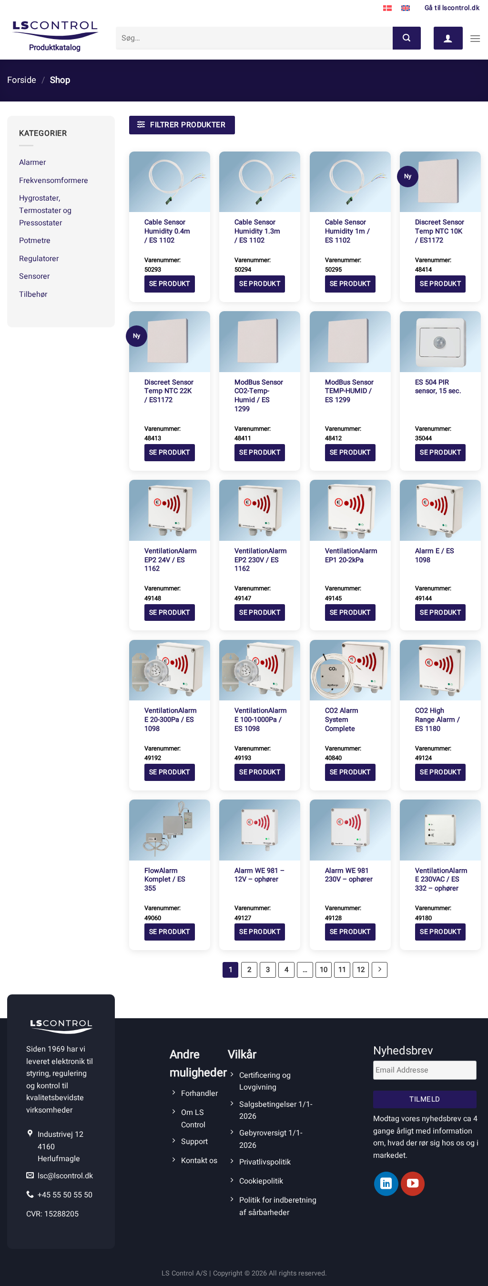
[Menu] (475, 38)
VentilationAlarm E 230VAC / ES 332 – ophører (441, 880)
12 (361, 969)
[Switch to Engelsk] (405, 8)
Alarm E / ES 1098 (434, 556)
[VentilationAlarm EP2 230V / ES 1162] (259, 510)
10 (323, 969)
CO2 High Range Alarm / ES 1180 (437, 720)
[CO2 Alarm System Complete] (350, 670)
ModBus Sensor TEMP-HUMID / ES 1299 (349, 391)
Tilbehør (33, 294)
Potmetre (35, 240)
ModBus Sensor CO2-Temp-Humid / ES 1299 (258, 396)
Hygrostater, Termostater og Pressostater (45, 210)
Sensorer (34, 276)
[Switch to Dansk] (387, 8)
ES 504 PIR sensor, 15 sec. (438, 387)
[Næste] (380, 970)
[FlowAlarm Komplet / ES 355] (169, 830)
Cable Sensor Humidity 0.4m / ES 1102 (167, 231)
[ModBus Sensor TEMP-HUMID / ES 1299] (350, 341)
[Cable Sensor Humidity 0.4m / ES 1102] (169, 182)
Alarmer (32, 162)
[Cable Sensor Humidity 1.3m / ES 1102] (259, 182)
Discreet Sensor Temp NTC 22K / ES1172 (168, 391)
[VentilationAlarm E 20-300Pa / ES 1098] (169, 670)
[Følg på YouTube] (413, 1183)
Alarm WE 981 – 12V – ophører (259, 875)
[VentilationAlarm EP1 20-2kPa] (350, 510)
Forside (21, 80)
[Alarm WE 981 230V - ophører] (350, 830)
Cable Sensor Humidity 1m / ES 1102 (347, 231)
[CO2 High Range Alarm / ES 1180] (440, 670)
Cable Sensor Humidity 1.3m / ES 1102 (257, 231)
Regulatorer (39, 258)
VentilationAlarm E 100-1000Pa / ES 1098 (260, 720)
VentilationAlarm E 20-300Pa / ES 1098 (170, 720)
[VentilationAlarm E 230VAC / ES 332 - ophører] (440, 830)
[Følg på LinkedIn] (386, 1183)
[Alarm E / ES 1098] (440, 510)
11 (342, 969)
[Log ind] (448, 38)
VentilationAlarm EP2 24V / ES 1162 (170, 560)
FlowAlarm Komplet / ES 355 (164, 880)
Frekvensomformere (53, 180)
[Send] (406, 38)
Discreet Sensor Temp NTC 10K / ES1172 (439, 231)
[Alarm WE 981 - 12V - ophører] (259, 830)
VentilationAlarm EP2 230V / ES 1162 (260, 560)
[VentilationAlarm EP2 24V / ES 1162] (169, 510)
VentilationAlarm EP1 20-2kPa (351, 556)
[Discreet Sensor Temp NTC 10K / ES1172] (440, 182)
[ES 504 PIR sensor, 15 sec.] (440, 341)
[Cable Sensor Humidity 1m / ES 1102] (350, 182)
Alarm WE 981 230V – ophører (349, 875)
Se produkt (169, 284)
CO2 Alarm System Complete (341, 720)
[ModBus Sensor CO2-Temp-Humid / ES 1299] (259, 341)
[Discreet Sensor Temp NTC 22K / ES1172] (169, 341)
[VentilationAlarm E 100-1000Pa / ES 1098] (259, 670)
